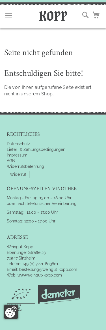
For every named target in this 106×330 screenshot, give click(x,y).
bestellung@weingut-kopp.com (48, 269)
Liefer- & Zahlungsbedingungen (36, 149)
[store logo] (53, 15)
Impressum (17, 155)
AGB (11, 160)
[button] (85, 15)
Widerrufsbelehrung (25, 166)
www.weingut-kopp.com (40, 275)
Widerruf (18, 174)
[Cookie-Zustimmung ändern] (11, 312)
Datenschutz (18, 144)
